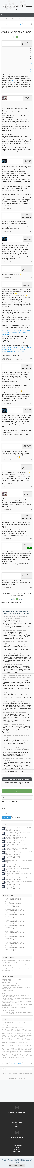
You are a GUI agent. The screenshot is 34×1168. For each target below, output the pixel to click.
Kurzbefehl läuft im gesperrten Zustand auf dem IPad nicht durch (17, 992)
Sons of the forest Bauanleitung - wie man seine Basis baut (18, 852)
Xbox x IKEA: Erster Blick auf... (12, 949)
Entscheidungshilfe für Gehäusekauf (15, 630)
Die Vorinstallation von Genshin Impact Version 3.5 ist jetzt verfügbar (18, 828)
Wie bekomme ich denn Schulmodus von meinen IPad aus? (17, 984)
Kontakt (4, 1073)
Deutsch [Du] (26, 1069)
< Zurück (10, 37)
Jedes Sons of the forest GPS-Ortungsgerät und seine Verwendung (18, 860)
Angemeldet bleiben (17, 817)
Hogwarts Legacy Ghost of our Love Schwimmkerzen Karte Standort (18, 886)
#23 (31, 403)
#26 (31, 487)
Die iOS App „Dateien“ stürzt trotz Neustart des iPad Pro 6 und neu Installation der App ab (17, 995)
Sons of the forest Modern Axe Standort (15, 841)
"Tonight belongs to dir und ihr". (10, 962)
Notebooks (17, 1149)
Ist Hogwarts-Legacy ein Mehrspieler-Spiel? (16, 844)
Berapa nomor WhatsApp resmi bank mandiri (13, 1053)
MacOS (17, 1126)
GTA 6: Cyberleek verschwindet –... (13, 902)
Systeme (17, 1147)
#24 (31, 439)
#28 (31, 538)
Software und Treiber (17, 1143)
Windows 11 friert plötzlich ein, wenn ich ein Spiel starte (16, 960)
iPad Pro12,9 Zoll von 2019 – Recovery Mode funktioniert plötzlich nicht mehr (17, 981)
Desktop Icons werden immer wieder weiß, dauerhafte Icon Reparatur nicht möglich (17, 969)
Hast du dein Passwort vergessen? (10, 814)
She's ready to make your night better (11, 967)
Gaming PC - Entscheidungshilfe (13, 724)
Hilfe (9, 1073)
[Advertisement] (16, 59)
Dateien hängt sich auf (7, 990)
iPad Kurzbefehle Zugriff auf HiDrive (11, 985)
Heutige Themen (6, 19)
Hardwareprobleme (17, 1145)
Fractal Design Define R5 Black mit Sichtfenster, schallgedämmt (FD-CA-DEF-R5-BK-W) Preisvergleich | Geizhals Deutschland (16, 349)
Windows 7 (17, 1120)
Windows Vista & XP (17, 1122)
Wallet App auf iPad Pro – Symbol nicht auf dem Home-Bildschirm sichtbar (17, 1005)
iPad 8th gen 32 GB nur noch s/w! (10, 1009)
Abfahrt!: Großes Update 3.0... (12, 913)
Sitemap (15, 1073)
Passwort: (4, 808)
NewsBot (7, 899)
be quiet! (13, 80)
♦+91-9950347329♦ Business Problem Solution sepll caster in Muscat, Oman (17, 1023)
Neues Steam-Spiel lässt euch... (13, 898)
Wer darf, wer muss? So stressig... (13, 920)
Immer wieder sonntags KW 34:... (13, 942)
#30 (31, 587)
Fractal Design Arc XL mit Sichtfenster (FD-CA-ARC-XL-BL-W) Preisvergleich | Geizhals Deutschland (16, 332)
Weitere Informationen (19, 1165)
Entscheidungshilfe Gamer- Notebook (15, 712)
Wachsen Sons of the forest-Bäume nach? (15, 837)
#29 (31, 568)
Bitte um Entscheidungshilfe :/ (13, 664)
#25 (31, 459)
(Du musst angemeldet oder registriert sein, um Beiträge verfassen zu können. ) (17, 594)
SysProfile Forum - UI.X (13, 1069)
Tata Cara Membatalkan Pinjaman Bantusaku (13, 1027)
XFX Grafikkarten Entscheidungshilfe (15, 748)
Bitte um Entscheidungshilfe (12, 654)
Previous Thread (13, 605)
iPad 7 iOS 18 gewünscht (8, 1010)
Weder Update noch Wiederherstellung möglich (14, 1007)
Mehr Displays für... (10, 916)
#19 (31, 231)
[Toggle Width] (3, 1069)
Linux (17, 1124)
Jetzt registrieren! (17, 791)
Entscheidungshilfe (9, 693)
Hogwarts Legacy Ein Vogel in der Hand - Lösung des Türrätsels (18, 882)
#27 (31, 509)
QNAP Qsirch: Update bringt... (12, 927)
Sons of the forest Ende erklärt (12, 856)
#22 (31, 358)
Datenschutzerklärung (15, 1078)
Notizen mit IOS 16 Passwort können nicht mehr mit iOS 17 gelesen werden (17, 988)
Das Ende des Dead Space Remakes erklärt (16, 865)
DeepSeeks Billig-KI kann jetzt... (13, 946)
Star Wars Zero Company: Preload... (14, 909)
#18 (31, 208)
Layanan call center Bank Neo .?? (10, 1026)
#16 (31, 91)
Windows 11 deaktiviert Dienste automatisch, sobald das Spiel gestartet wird (17, 964)
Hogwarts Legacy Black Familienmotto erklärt (16, 848)
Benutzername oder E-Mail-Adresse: (11, 801)
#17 (31, 154)
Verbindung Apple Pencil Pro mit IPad (11, 979)
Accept (11, 1165)
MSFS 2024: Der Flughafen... (12, 931)
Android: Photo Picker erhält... (12, 924)
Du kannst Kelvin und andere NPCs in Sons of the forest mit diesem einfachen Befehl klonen (17, 833)
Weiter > (23, 37)
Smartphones (17, 1151)
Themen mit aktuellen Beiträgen (20, 19)
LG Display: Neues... (10, 905)
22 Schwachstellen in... (10, 935)
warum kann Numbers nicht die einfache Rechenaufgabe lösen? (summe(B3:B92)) (17, 1013)
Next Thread (22, 605)
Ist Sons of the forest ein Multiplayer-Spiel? (16, 878)
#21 (31, 277)
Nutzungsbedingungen (25, 1073)
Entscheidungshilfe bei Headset (13, 702)
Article (6, 830)
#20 (31, 261)
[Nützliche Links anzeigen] (31, 24)
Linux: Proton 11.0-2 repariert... (13, 938)
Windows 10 (14, 1118)
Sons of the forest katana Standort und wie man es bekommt (18, 869)
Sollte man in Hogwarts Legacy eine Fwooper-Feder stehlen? (18, 873)
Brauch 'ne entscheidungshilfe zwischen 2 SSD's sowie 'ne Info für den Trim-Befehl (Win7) (17, 677)
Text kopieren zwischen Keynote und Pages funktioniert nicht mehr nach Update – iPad (17, 1001)
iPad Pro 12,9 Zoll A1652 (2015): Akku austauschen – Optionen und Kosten (17, 998)
